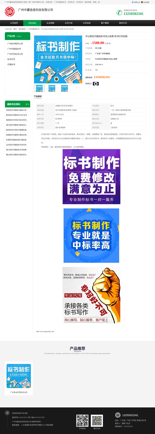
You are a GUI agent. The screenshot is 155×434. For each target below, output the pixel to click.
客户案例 (105, 23)
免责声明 (33, 425)
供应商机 (32, 23)
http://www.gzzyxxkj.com (45, 331)
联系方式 (123, 23)
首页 (15, 29)
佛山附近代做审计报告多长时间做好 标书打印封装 (17, 155)
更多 (27, 104)
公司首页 (14, 23)
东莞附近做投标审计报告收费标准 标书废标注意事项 (17, 140)
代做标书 (11, 64)
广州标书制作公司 (15, 44)
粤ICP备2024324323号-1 (36, 417)
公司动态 (87, 23)
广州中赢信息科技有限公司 (21, 422)
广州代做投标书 (33, 29)
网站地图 (49, 425)
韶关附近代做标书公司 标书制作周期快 (17, 115)
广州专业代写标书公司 (18, 392)
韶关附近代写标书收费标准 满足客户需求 (17, 130)
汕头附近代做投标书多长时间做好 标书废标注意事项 (17, 145)
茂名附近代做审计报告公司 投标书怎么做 (17, 110)
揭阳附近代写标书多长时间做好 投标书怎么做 (17, 120)
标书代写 (11, 59)
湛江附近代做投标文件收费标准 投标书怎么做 (17, 150)
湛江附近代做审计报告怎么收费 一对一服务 (17, 125)
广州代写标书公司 (15, 54)
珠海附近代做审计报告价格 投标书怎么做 (17, 135)
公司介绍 (68, 23)
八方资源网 (25, 425)
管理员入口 (41, 425)
